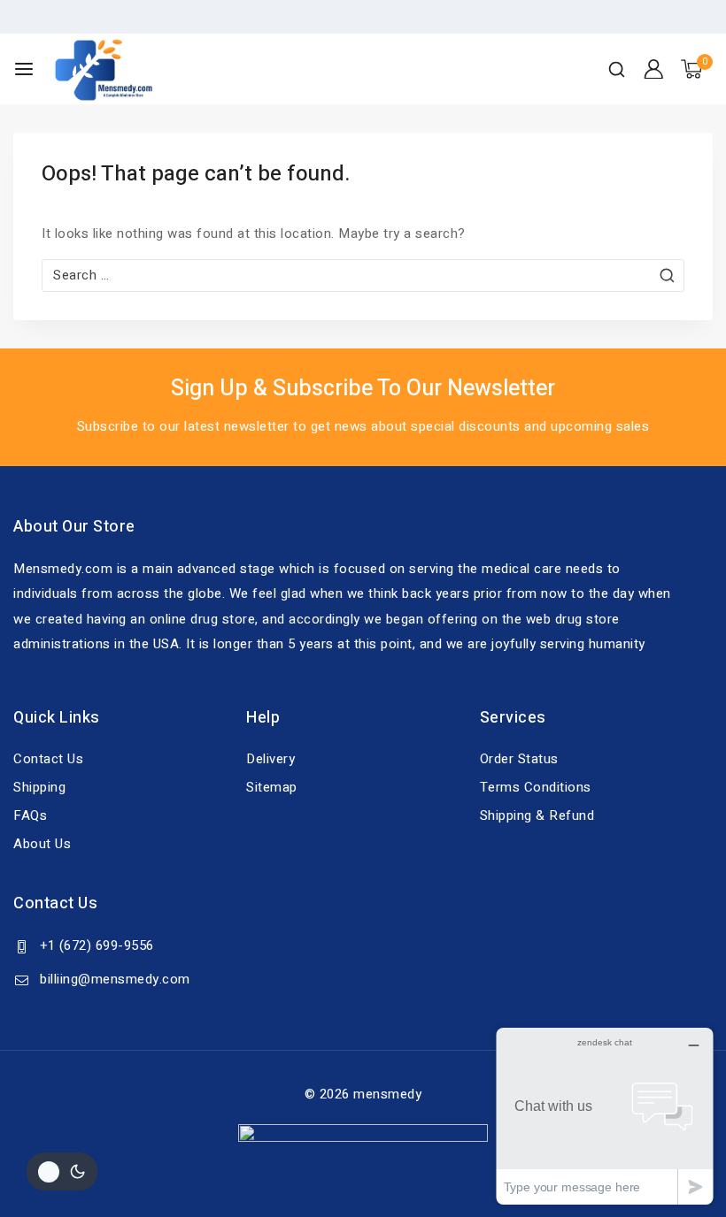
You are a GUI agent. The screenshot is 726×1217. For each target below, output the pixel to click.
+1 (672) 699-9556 (97, 945)
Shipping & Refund (537, 815)
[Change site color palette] (62, 1171)
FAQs (30, 815)
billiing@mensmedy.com (115, 979)
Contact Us (48, 759)
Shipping (39, 787)
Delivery (270, 759)
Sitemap (271, 787)
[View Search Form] (616, 69)
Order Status (519, 759)
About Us (42, 843)
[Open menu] (24, 69)
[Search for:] (363, 275)
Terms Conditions (535, 787)
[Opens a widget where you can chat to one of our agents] (605, 1116)
